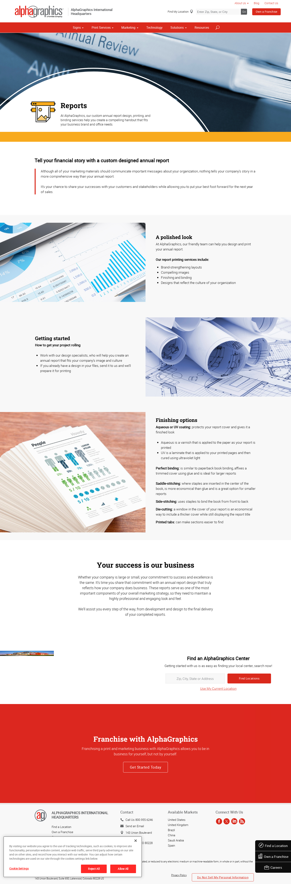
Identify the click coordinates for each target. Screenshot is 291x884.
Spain (171, 845)
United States (176, 820)
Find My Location (178, 11)
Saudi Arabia (176, 840)
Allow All (123, 869)
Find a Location (276, 845)
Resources (202, 27)
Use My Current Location (218, 688)
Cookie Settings (19, 868)
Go (244, 11)
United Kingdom (178, 825)
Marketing (128, 27)
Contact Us (271, 3)
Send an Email (135, 826)
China (171, 835)
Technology (154, 27)
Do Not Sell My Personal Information (222, 877)
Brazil (171, 830)
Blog (256, 3)
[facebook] (219, 821)
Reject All (93, 869)
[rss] (242, 821)
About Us (240, 3)
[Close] (135, 840)
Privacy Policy (179, 875)
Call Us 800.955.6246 (139, 820)
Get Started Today (145, 767)
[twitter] (226, 821)
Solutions (177, 27)
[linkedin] (234, 821)
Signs (77, 27)
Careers (276, 867)
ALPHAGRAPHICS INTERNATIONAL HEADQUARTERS (80, 814)
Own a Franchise (266, 11)
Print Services (101, 27)
